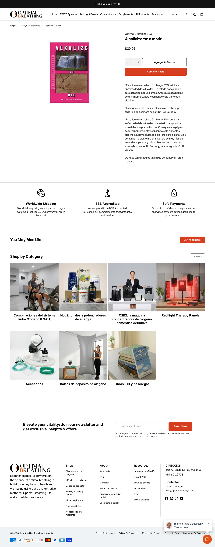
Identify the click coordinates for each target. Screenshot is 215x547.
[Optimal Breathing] (26, 14)
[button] (187, 14)
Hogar (13, 25)
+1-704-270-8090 (174, 486)
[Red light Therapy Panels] (180, 294)
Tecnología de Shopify (43, 533)
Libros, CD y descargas (30, 25)
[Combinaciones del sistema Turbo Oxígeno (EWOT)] (34, 294)
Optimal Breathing (25, 533)
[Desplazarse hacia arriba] (211, 543)
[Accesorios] (34, 358)
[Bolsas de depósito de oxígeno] (83, 358)
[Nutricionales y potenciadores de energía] (83, 294)
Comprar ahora (156, 71)
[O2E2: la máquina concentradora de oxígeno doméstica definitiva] (132, 294)
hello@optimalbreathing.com (179, 490)
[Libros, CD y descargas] (132, 358)
